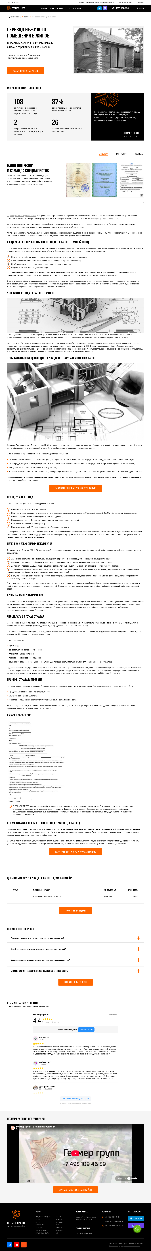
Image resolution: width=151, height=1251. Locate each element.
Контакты (77, 8)
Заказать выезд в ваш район (75, 1189)
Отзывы (60, 8)
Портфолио (121, 154)
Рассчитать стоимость (25, 70)
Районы (59, 1227)
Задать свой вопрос (75, 982)
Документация (41, 1230)
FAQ (57, 1233)
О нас (68, 8)
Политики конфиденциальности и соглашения (124, 1246)
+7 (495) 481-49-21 (121, 8)
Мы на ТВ (141, 2)
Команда (139, 154)
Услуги (44, 8)
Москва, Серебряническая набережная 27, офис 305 (97, 2)
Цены (52, 8)
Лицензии (103, 154)
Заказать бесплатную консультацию (75, 488)
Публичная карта (42, 1233)
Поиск (141, 8)
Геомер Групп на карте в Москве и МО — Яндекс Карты (75, 1103)
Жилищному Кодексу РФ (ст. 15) (104, 218)
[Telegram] (99, 8)
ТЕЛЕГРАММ (138, 1218)
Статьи (58, 1225)
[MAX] (105, 8)
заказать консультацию (114, 1225)
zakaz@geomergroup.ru (126, 2)
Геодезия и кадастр (14, 17)
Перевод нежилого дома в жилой (21, 216)
